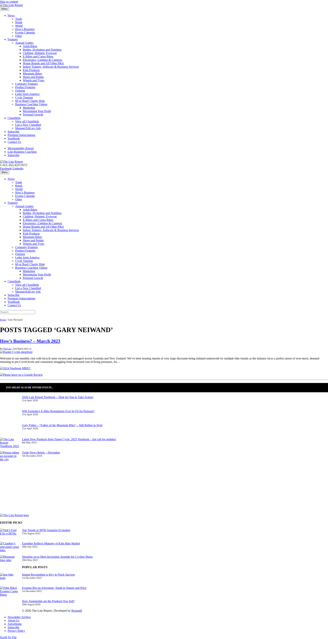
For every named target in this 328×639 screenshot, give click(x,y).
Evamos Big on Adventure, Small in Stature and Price (54, 587)
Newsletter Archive (19, 617)
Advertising (15, 624)
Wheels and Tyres (33, 80)
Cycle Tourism (24, 97)
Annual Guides (24, 42)
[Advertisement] (136, 487)
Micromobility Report (21, 148)
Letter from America (27, 94)
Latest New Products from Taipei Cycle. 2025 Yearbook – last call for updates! (69, 439)
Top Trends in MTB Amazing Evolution (46, 530)
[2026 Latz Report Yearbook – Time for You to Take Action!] (9, 403)
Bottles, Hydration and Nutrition (42, 49)
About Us (13, 620)
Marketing (29, 107)
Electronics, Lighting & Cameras (42, 59)
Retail (18, 22)
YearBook (14, 138)
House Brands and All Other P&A (43, 63)
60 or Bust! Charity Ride (30, 100)
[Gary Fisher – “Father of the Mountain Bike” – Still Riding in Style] (9, 431)
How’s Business (25, 29)
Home (3, 319)
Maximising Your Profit (37, 111)
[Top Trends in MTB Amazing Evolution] (9, 535)
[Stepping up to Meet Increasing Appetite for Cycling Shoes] (9, 561)
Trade (18, 18)
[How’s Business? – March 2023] (16, 352)
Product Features (25, 87)
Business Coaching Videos (31, 104)
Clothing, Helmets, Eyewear (40, 53)
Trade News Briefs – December (41, 452)
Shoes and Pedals (33, 77)
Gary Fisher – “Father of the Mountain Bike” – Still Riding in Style (62, 425)
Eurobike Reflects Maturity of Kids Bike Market (51, 543)
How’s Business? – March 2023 (30, 341)
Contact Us (14, 141)
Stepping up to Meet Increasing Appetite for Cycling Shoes (57, 556)
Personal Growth (33, 114)
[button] (8, 637)
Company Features (26, 83)
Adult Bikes (30, 46)
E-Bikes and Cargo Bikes (38, 56)
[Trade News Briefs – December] (9, 457)
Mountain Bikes (32, 73)
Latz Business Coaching (22, 151)
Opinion (20, 90)
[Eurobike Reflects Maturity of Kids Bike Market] (9, 548)
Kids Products (31, 70)
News (11, 15)
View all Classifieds (27, 121)
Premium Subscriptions (21, 135)
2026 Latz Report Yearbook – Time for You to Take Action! (57, 397)
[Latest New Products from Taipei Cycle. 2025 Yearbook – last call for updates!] (9, 444)
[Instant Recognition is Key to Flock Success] (9, 579)
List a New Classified (28, 124)
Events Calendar (25, 32)
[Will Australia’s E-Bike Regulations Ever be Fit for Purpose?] (9, 417)
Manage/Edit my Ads (28, 128)
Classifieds (14, 118)
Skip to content (9, 1)
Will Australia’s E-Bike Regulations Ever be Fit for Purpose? (58, 411)
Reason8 (76, 610)
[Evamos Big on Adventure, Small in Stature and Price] (9, 593)
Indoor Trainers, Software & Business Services (51, 66)
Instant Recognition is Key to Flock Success (48, 574)
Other (18, 36)
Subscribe (13, 131)
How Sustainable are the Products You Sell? (48, 601)
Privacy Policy (16, 630)
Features (13, 39)
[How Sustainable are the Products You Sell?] (9, 607)
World (19, 25)
